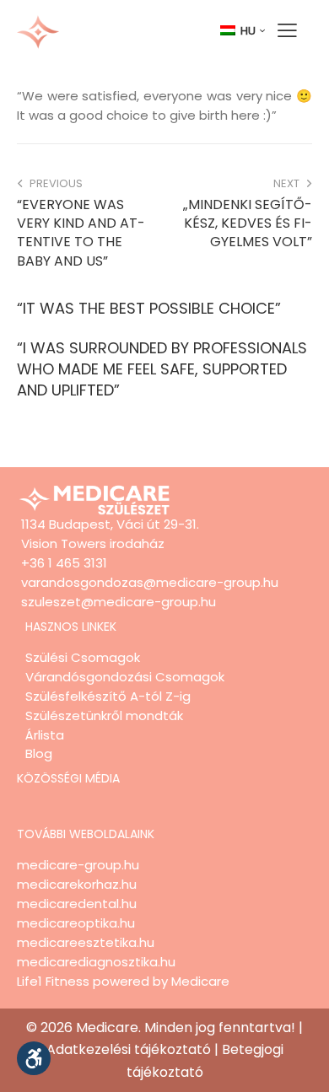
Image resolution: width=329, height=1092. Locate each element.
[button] (34, 1058)
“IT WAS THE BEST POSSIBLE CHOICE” (149, 308)
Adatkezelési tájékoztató (128, 1049)
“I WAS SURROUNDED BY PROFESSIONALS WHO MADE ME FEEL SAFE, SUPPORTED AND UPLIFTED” (162, 369)
